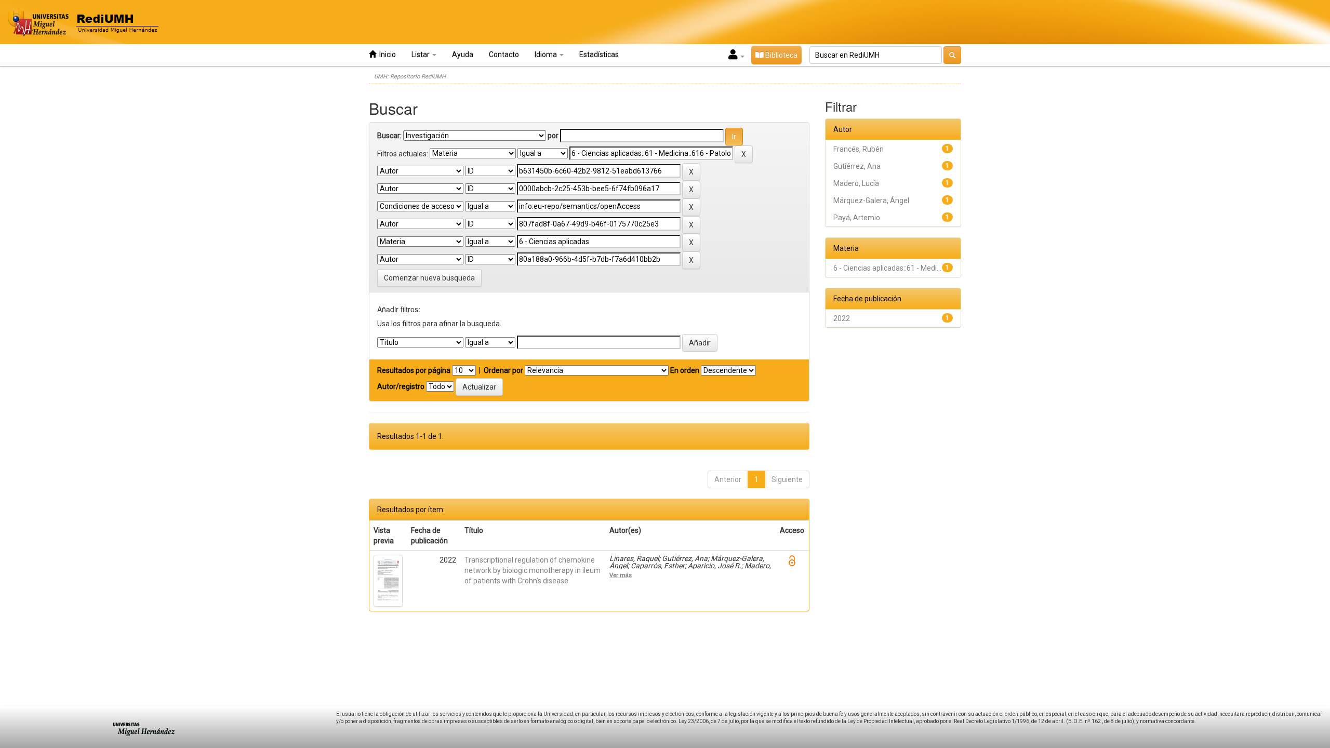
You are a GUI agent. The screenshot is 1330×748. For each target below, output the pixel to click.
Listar (421, 54)
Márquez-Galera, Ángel (871, 200)
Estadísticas (599, 54)
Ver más (620, 575)
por (553, 135)
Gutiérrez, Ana (857, 166)
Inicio (386, 54)
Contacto (504, 54)
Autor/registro (400, 386)
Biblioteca (780, 55)
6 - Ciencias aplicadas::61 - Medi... (887, 268)
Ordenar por (503, 370)
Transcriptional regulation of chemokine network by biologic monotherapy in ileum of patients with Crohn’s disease (532, 570)
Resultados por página (413, 370)
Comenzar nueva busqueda (429, 278)
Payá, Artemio (856, 217)
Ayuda (462, 54)
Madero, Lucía (856, 183)
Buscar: (389, 135)
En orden (684, 370)
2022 (841, 318)
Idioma (546, 54)
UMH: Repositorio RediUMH (410, 76)
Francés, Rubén (858, 149)
